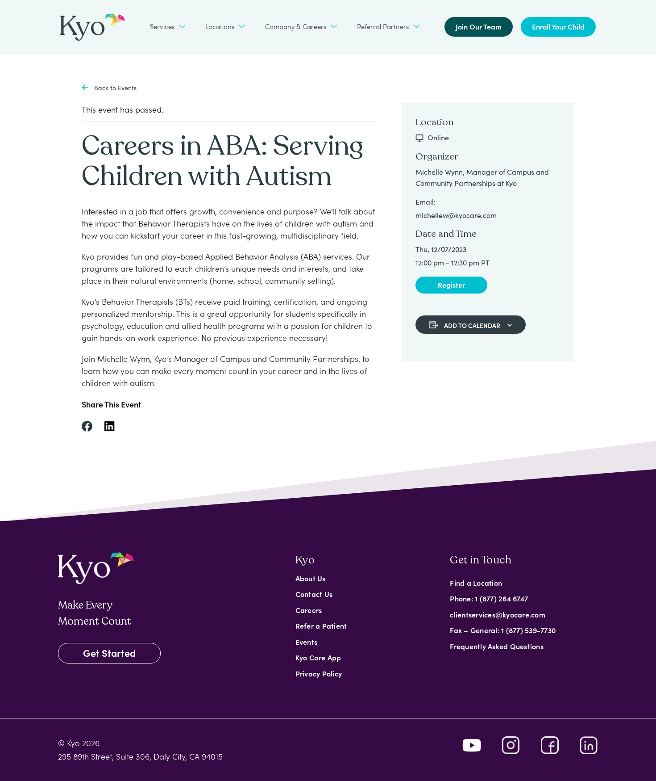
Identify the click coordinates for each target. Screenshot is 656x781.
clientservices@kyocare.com (497, 614)
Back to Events (114, 88)
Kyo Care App (318, 657)
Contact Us (314, 594)
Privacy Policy (318, 673)
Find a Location (476, 583)
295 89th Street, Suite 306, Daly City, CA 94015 (140, 756)
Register (451, 285)
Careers (308, 610)
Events (306, 642)
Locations (219, 26)
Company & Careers (295, 26)
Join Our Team (479, 26)
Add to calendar (472, 325)
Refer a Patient (321, 625)
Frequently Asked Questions (497, 646)
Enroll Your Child (558, 26)
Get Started (109, 652)
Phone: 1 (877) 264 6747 (489, 598)
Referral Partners (383, 26)
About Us (310, 578)
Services (162, 26)
